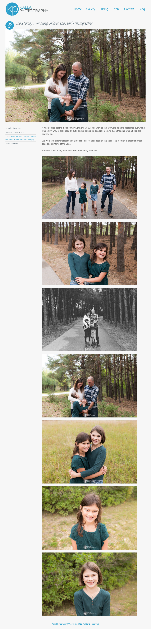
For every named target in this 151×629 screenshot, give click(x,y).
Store (116, 9)
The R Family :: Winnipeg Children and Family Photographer (54, 24)
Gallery (90, 9)
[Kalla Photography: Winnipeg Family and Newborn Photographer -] (26, 15)
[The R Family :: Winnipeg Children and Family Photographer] (75, 120)
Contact (129, 9)
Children (26, 136)
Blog (142, 9)
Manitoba (23, 139)
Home (78, 9)
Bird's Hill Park (16, 136)
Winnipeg (30, 139)
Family (16, 139)
